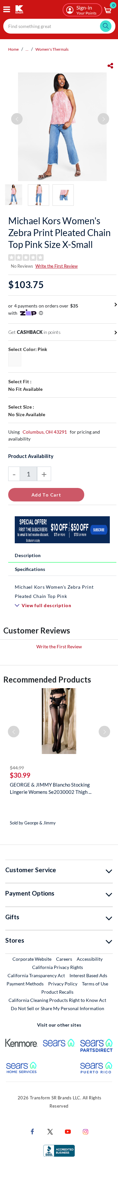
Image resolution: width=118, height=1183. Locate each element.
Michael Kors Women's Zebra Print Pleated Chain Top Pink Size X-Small (59, 232)
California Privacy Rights (57, 967)
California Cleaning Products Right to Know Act (57, 1000)
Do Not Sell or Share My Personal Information (57, 1008)
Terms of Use (95, 983)
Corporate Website (32, 959)
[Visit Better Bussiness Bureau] (59, 1150)
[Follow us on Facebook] (32, 1131)
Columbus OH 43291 (45, 432)
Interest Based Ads (88, 975)
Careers (64, 959)
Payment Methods (25, 983)
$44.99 (17, 767)
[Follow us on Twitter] (50, 1131)
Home (13, 49)
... (27, 49)
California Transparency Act (36, 975)
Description (28, 555)
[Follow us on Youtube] (67, 1131)
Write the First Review (56, 266)
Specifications (30, 569)
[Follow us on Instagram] (85, 1131)
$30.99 (20, 775)
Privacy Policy (62, 983)
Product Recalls (57, 992)
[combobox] (59, 26)
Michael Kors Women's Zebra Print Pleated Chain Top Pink (54, 591)
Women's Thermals (52, 49)
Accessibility (90, 959)
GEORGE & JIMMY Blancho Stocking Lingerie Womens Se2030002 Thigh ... (50, 788)
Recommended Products (47, 679)
